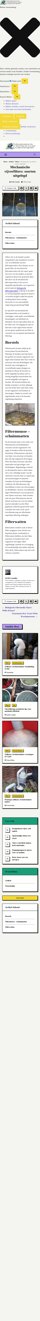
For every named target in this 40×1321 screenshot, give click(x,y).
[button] (20, 38)
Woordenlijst (10, 886)
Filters (17, 162)
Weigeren (20, 116)
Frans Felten (10, 760)
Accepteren (6, 116)
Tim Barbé (9, 672)
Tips (14, 705)
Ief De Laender (15, 182)
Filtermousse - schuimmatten (16, 238)
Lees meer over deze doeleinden (18, 109)
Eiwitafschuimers (18, 663)
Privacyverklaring (13, 133)
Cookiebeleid (11, 131)
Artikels (11, 162)
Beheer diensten (12, 104)
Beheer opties (11, 101)
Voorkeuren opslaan (10, 127)
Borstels (8, 232)
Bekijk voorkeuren (9, 121)
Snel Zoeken (20, 898)
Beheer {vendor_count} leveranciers (20, 106)
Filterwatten (9, 243)
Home (5, 162)
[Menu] (5, 154)
